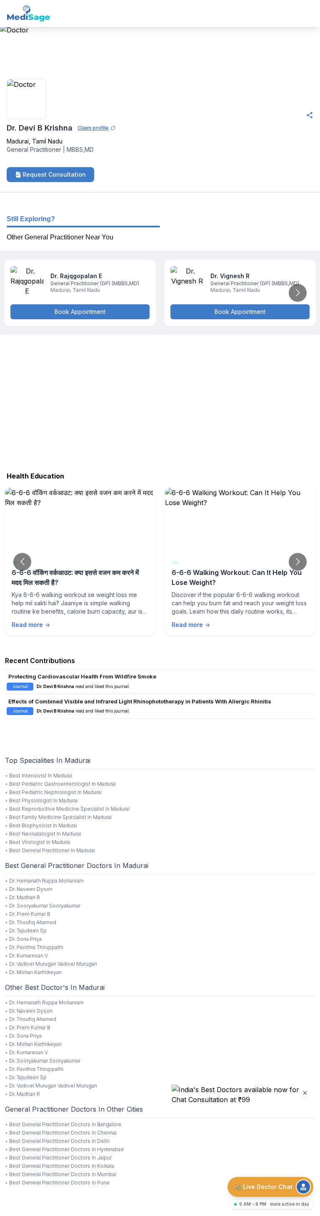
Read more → (31, 624)
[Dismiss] (305, 1093)
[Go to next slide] (298, 293)
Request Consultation (54, 174)
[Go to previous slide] (22, 562)
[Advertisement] (160, 401)
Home (9, 67)
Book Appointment (80, 311)
